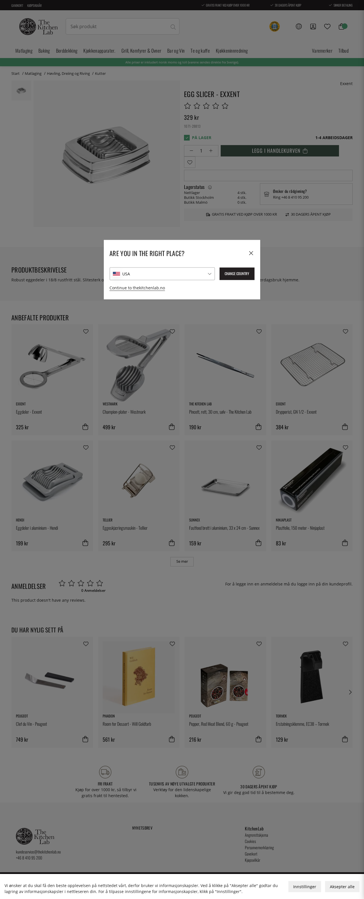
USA (126, 274)
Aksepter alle (342, 886)
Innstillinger (304, 886)
